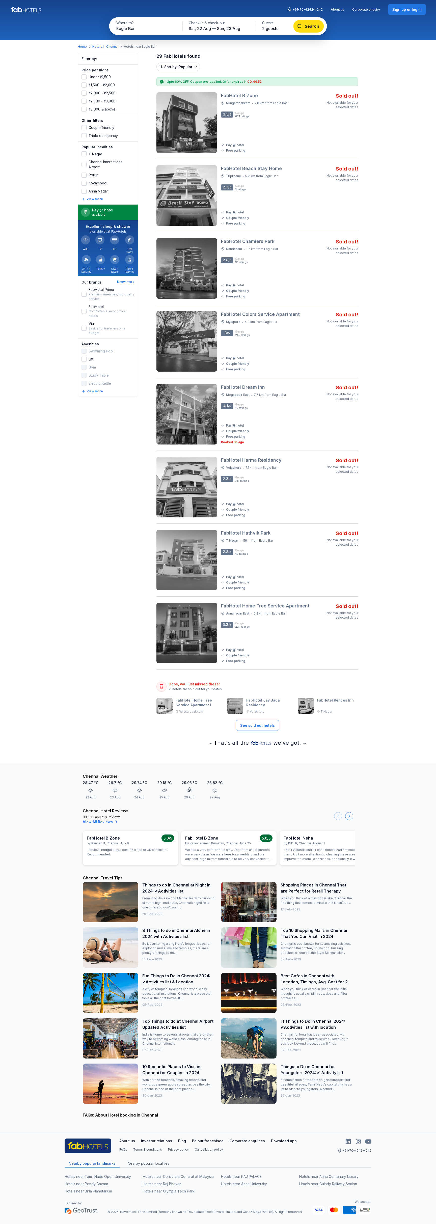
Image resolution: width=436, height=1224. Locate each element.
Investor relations (156, 1141)
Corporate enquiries (247, 1141)
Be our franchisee (208, 1141)
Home (82, 46)
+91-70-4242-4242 (307, 9)
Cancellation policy (209, 1149)
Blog (182, 1141)
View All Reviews (98, 822)
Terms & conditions (147, 1149)
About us (337, 9)
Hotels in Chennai (105, 46)
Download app (284, 1141)
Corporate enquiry (366, 9)
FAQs (123, 1149)
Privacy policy (178, 1149)
